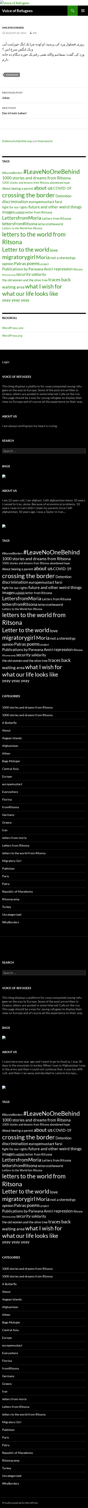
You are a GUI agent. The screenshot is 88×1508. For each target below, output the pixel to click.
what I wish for (43, 286)
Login (5, 362)
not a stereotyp (62, 257)
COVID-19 (62, 188)
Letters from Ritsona (56, 218)
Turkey (6, 907)
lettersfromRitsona (19, 223)
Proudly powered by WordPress (20, 1502)
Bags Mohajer (11, 761)
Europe (7, 776)
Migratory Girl (11, 861)
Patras (20, 263)
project (44, 264)
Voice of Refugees (17, 10)
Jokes (12, 95)
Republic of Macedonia (17, 891)
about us (43, 188)
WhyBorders (10, 922)
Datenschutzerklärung (17, 141)
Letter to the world (25, 249)
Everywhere (10, 792)
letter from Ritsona (38, 212)
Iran (4, 830)
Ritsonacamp (9, 274)
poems (33, 263)
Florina (7, 799)
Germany (8, 815)
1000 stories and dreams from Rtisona (25, 182)
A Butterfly (9, 722)
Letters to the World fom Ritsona (22, 228)
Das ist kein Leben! (14, 110)
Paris (5, 876)
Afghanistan (10, 746)
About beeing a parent (17, 188)
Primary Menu (83, 11)
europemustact (41, 201)
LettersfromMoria (21, 218)
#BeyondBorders (12, 173)
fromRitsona (10, 807)
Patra (5, 884)
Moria (43, 257)
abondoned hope (60, 182)
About (6, 730)
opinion (7, 263)
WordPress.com (12, 328)
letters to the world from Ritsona (23, 853)
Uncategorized (13, 27)
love (54, 250)
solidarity (38, 274)
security (23, 274)
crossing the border (28, 195)
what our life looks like (30, 293)
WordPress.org (12, 335)
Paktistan (8, 868)
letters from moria (14, 838)
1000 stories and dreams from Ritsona (36, 177)
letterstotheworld (50, 224)
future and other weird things (55, 206)
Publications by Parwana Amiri (27, 269)
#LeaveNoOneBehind (51, 171)
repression (63, 268)
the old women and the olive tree (25, 280)
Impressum (45, 141)
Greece (7, 822)
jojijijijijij (12, 74)
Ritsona (78, 269)
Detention (63, 196)
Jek (34, 33)
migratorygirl (18, 257)
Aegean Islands (12, 738)
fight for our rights (15, 207)
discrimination (15, 201)
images (8, 211)
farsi (58, 201)
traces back (59, 279)
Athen (6, 753)
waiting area (13, 286)
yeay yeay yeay (15, 299)
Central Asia (10, 769)
